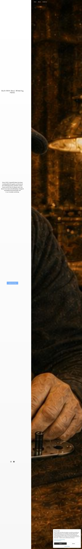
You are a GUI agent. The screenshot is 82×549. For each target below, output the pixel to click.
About (39, 1)
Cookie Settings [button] (67, 546)
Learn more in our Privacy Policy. (59, 539)
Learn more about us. (57, 540)
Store (35, 1)
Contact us (45, 1)
